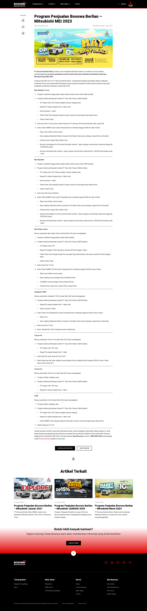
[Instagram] (124, 562)
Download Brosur (65, 448)
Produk (52, 4)
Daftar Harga (111, 594)
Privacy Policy (82, 603)
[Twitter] (112, 562)
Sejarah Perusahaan (21, 584)
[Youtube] (130, 562)
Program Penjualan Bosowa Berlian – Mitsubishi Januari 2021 (33, 507)
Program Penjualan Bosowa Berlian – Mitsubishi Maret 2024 (114, 507)
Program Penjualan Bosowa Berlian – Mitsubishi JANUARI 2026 (73, 507)
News (78, 584)
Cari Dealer (84, 448)
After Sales (65, 4)
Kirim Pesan (73, 543)
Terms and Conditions (68, 603)
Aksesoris (48, 584)
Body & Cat (49, 587)
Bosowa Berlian (44, 439)
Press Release (81, 587)
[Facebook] (118, 562)
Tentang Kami (38, 4)
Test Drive (110, 591)
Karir (15, 587)
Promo (77, 4)
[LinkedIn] (106, 562)
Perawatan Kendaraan (52, 591)
